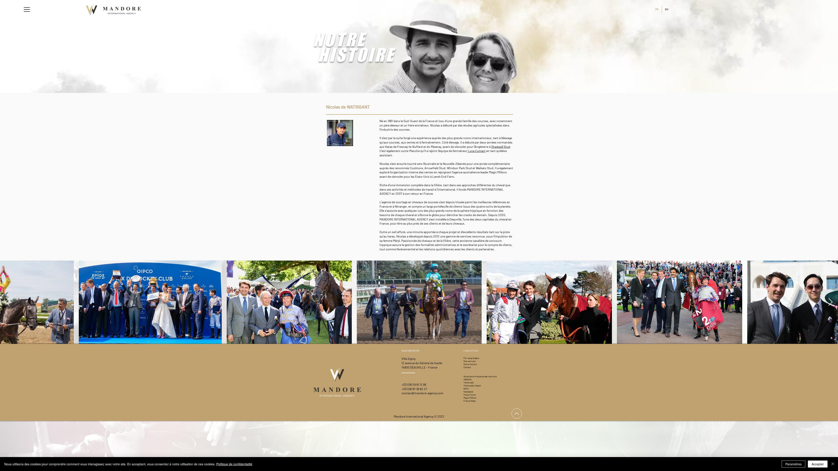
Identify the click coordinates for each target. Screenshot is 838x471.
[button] (27, 9)
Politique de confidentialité (234, 464)
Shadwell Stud (500, 146)
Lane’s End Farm (443, 176)
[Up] (517, 413)
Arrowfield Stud (434, 168)
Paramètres (793, 464)
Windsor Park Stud (459, 168)
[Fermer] (832, 464)
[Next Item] (830, 302)
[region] (339, 135)
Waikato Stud (484, 168)
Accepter (818, 464)
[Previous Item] (7, 302)
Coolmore (416, 168)
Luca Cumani (476, 151)
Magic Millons (498, 172)
